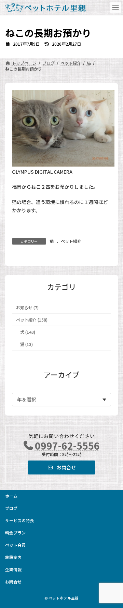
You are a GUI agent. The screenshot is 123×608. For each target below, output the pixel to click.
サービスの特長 (19, 520)
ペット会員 (15, 545)
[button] (61, 467)
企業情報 (13, 569)
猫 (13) (26, 344)
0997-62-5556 (67, 445)
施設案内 (13, 557)
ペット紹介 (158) (31, 320)
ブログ (11, 508)
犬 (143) (27, 332)
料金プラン (15, 532)
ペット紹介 (71, 241)
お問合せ (13, 581)
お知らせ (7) (27, 308)
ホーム (11, 496)
